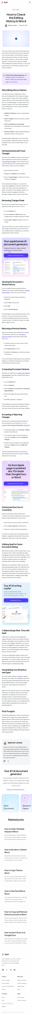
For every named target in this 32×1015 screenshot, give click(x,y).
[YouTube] (15, 970)
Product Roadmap (21, 983)
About (3, 997)
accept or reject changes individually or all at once (16, 425)
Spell (6, 555)
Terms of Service (21, 1000)
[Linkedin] (4, 761)
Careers (7, 1003)
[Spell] (4, 2)
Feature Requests (21, 980)
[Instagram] (11, 970)
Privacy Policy (20, 997)
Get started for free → (16, 600)
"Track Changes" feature (9, 161)
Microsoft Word (16, 9)
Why (3, 1000)
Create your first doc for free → (16, 255)
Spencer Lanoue (15, 742)
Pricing (3, 989)
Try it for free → (13, 82)
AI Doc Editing (5, 983)
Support (4, 1006)
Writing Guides (21, 986)
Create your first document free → (16, 789)
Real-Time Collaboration (8, 986)
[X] (8, 761)
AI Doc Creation (6, 980)
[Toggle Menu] (30, 2)
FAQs (18, 989)
